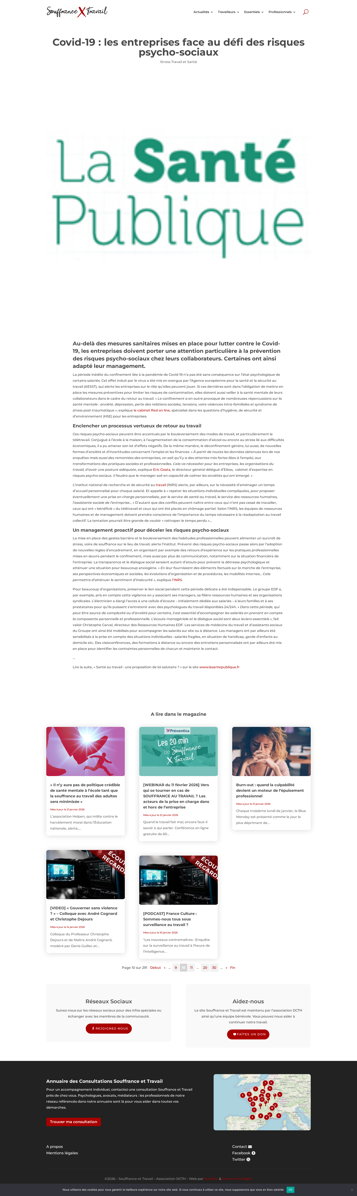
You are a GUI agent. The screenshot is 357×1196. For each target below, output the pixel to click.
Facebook (241, 1153)
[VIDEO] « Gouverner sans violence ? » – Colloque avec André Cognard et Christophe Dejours (83, 913)
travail (161, 485)
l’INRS (177, 580)
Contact (239, 1146)
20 (205, 968)
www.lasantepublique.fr (219, 667)
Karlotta (211, 1179)
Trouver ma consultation (73, 1122)
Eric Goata (161, 470)
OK (291, 1189)
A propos (54, 1146)
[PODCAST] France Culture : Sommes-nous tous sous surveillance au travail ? (170, 919)
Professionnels (280, 12)
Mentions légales (62, 1153)
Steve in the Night (237, 1179)
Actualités (201, 12)
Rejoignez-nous (112, 1028)
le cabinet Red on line (151, 410)
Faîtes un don (251, 1034)
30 (214, 968)
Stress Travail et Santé (178, 62)
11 (191, 968)
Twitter (238, 1159)
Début (155, 968)
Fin (232, 968)
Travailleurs (227, 12)
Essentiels (252, 12)
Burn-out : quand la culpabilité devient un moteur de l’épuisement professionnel (270, 790)
